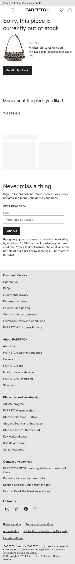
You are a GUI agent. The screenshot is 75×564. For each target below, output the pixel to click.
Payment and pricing (16, 307)
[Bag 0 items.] (70, 10)
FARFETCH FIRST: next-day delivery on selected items (34, 470)
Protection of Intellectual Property (45, 531)
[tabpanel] (37, 123)
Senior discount (13, 449)
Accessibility (11, 531)
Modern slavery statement (20, 372)
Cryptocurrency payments (20, 314)
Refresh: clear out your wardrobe (24, 478)
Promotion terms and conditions (24, 320)
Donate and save (14, 443)
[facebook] (26, 509)
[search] (13, 10)
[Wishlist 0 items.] (61, 10)
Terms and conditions (39, 524)
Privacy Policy (24, 247)
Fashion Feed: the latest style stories (26, 491)
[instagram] (7, 509)
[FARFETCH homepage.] (37, 9)
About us (9, 346)
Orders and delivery (15, 294)
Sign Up (11, 230)
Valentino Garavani (47, 47)
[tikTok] (16, 509)
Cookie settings (13, 538)
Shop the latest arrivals (28, 3)
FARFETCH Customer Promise (22, 327)
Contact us (10, 281)
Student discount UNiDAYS (20, 416)
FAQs (6, 288)
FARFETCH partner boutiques (22, 352)
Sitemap (8, 385)
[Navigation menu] (5, 10)
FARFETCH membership (18, 410)
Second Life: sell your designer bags (26, 484)
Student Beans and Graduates (22, 423)
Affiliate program (13, 403)
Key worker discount (16, 436)
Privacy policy (12, 524)
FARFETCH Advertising (18, 378)
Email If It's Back (17, 70)
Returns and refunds (16, 301)
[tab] (12, 112)
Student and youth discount (21, 430)
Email (6, 213)
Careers (8, 359)
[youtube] (35, 509)
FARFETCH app (13, 365)
